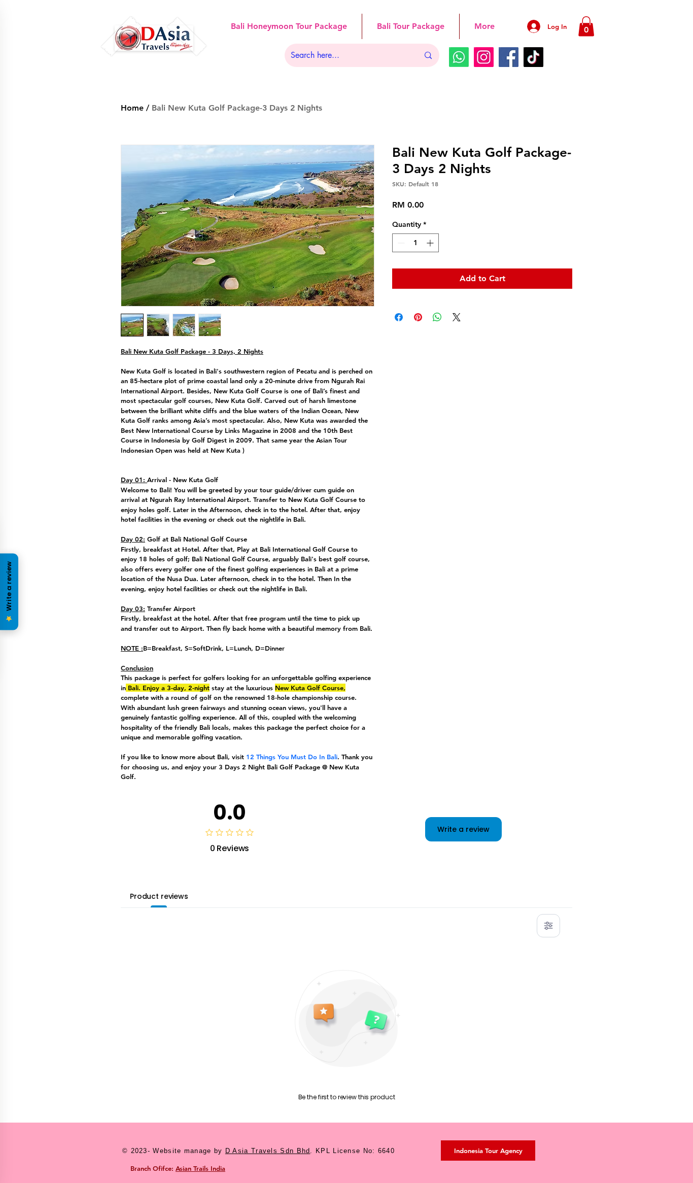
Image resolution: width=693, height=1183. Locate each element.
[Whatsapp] (459, 57)
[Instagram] (484, 57)
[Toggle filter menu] (548, 925)
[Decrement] (400, 243)
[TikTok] (533, 57)
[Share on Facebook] (399, 317)
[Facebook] (508, 57)
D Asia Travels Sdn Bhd (267, 1151)
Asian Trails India (200, 1168)
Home (132, 108)
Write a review (463, 829)
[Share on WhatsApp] (437, 317)
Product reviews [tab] (159, 896)
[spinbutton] (415, 243)
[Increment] (431, 243)
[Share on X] (457, 317)
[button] (586, 26)
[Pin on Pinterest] (418, 317)
